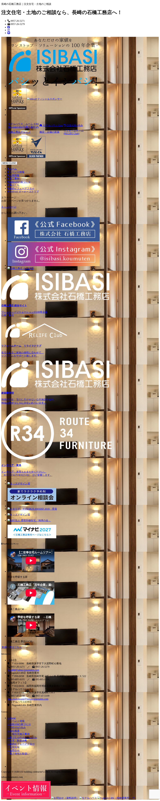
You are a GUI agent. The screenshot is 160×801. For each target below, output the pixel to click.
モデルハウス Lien (52, 125)
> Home (12, 718)
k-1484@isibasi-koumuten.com (23, 670)
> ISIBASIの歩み (17, 727)
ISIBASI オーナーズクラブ (24, 191)
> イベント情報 (16, 721)
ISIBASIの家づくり (20, 182)
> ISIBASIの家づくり (19, 724)
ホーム (13, 168)
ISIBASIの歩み (74, 125)
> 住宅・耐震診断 (17, 740)
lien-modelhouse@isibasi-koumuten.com (28, 699)
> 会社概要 (14, 730)
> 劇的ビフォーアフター (21, 743)
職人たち (14, 185)
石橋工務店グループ (19, 132)
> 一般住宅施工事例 (19, 734)
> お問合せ (14, 750)
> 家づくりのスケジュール (22, 737)
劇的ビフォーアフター (21, 188)
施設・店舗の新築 (49, 132)
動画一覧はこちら (11, 647)
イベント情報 (16, 172)
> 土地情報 (14, 747)
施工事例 (14, 178)
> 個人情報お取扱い (19, 753)
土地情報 (14, 175)
